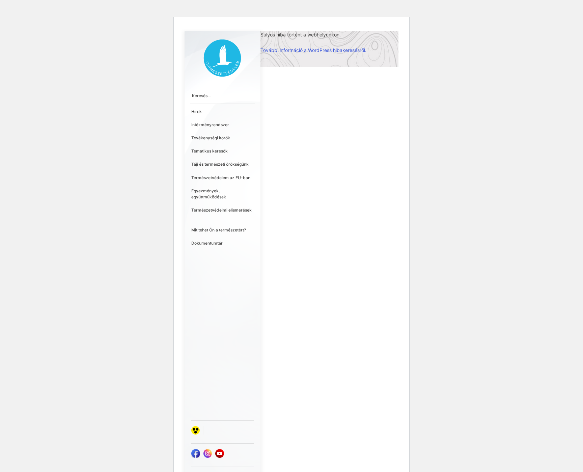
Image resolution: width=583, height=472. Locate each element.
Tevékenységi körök (210, 137)
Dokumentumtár (207, 243)
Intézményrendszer (210, 124)
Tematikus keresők (209, 151)
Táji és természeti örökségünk (220, 164)
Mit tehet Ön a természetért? (218, 229)
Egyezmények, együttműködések (208, 193)
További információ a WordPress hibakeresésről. (313, 50)
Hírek (196, 111)
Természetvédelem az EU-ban (220, 177)
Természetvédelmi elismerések (221, 210)
